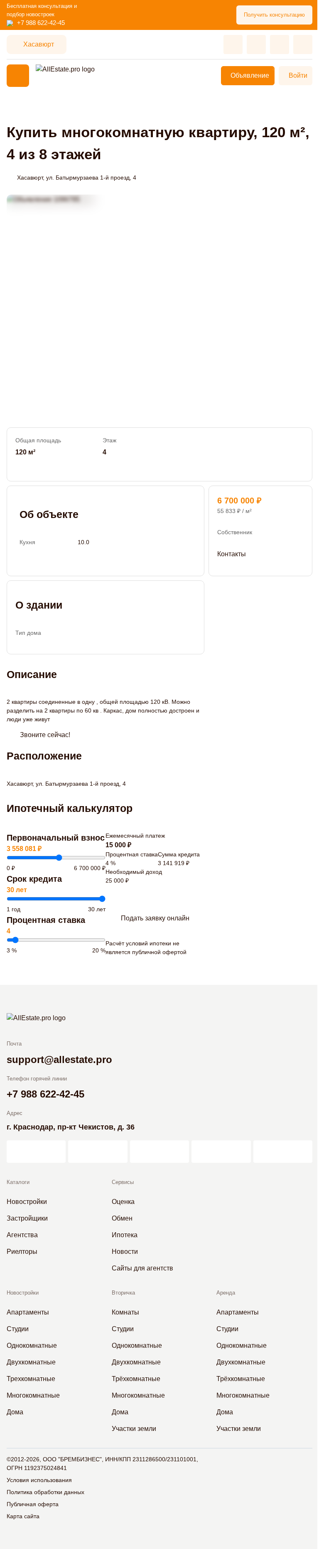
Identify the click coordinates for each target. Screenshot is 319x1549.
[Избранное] (233, 44)
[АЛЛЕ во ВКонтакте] (159, 1151)
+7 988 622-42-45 (41, 22)
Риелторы (22, 1251)
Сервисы (123, 1182)
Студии (18, 1328)
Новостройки (27, 1201)
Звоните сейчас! (45, 734)
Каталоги (18, 1182)
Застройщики (27, 1218)
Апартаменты (28, 1312)
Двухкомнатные (31, 1362)
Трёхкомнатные (136, 1378)
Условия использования (39, 1480)
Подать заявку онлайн (155, 918)
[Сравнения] (256, 44)
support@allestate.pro (59, 1059)
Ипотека (124, 1234)
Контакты (231, 553)
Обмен (122, 1218)
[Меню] (18, 75)
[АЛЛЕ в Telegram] (282, 1151)
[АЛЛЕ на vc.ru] (36, 1151)
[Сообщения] (279, 44)
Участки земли (134, 1428)
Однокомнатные (32, 1345)
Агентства (22, 1234)
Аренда (225, 1293)
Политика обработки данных (45, 1492)
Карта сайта (23, 1516)
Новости (125, 1251)
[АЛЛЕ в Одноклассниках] (220, 1151)
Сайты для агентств (142, 1268)
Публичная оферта (33, 1504)
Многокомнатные (33, 1395)
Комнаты (125, 1312)
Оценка (123, 1201)
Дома (15, 1412)
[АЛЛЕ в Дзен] (97, 1151)
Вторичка (123, 1293)
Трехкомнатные (31, 1378)
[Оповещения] (302, 44)
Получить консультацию (274, 15)
